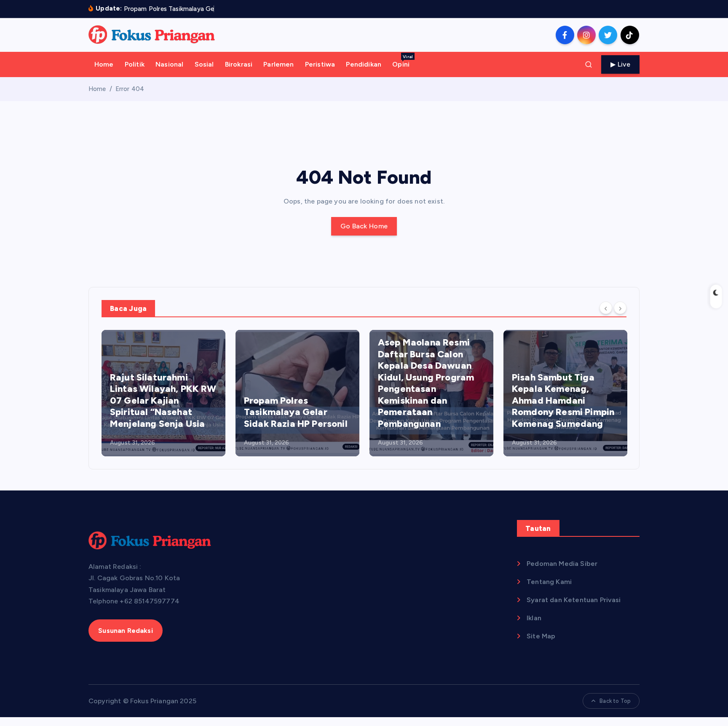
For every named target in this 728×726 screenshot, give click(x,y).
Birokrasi (238, 64)
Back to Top (615, 701)
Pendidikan (363, 64)
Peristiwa (320, 64)
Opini (402, 61)
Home (104, 64)
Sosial (204, 64)
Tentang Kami (549, 582)
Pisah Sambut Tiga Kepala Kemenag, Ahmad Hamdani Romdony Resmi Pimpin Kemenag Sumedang (563, 400)
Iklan (534, 618)
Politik (135, 64)
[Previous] (606, 308)
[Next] (620, 308)
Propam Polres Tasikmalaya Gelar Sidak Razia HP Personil (296, 412)
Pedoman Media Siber (562, 564)
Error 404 (129, 89)
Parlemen (278, 64)
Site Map (541, 636)
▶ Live (620, 64)
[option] (163, 393)
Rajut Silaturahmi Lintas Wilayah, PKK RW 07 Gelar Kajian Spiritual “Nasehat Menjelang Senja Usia (163, 400)
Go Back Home (364, 226)
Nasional (169, 64)
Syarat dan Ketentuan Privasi (574, 600)
